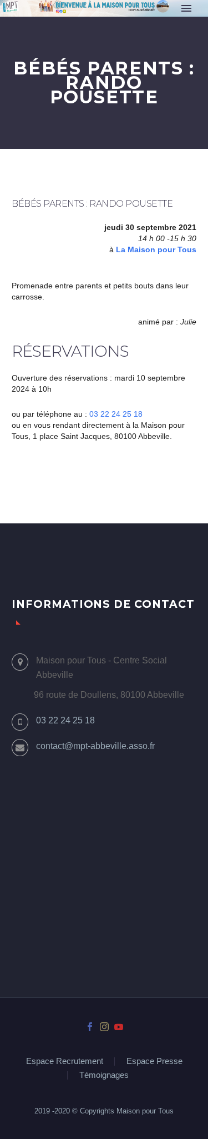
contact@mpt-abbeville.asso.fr (95, 746)
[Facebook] (89, 1026)
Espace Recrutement (64, 1061)
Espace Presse (154, 1061)
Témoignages (104, 1075)
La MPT (134, 23)
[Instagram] (104, 1026)
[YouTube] (118, 1026)
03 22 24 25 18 (116, 413)
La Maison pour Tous (156, 249)
